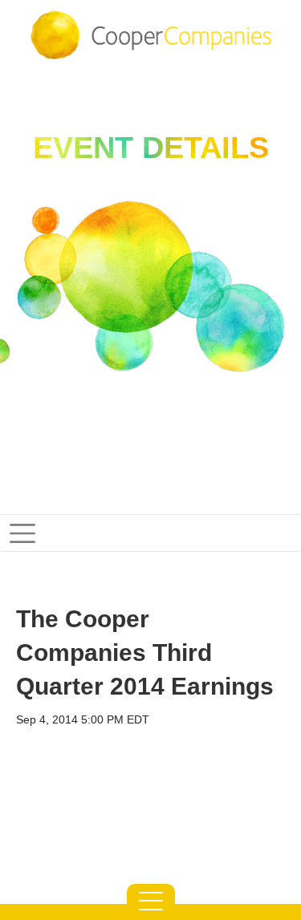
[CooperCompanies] (150, 34)
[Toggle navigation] (150, 533)
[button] (151, 902)
